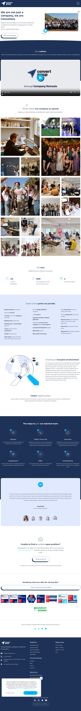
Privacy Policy (20, 688)
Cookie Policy (30, 688)
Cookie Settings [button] (10, 693)
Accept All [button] (30, 693)
